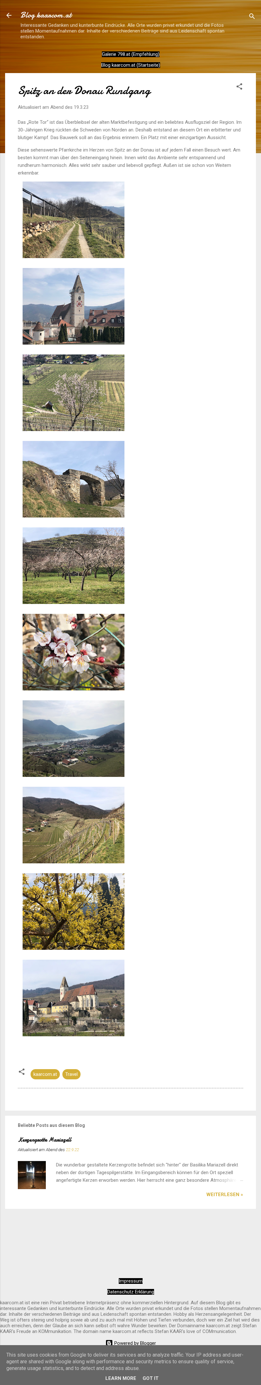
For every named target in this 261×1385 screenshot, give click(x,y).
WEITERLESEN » (224, 1194)
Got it (151, 1378)
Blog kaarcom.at (45, 15)
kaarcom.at (45, 1074)
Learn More (120, 1378)
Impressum (131, 1281)
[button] (239, 88)
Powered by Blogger (134, 1343)
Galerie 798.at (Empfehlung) (130, 54)
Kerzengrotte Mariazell (44, 1140)
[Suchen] (252, 17)
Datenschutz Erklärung (130, 1292)
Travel (71, 1074)
